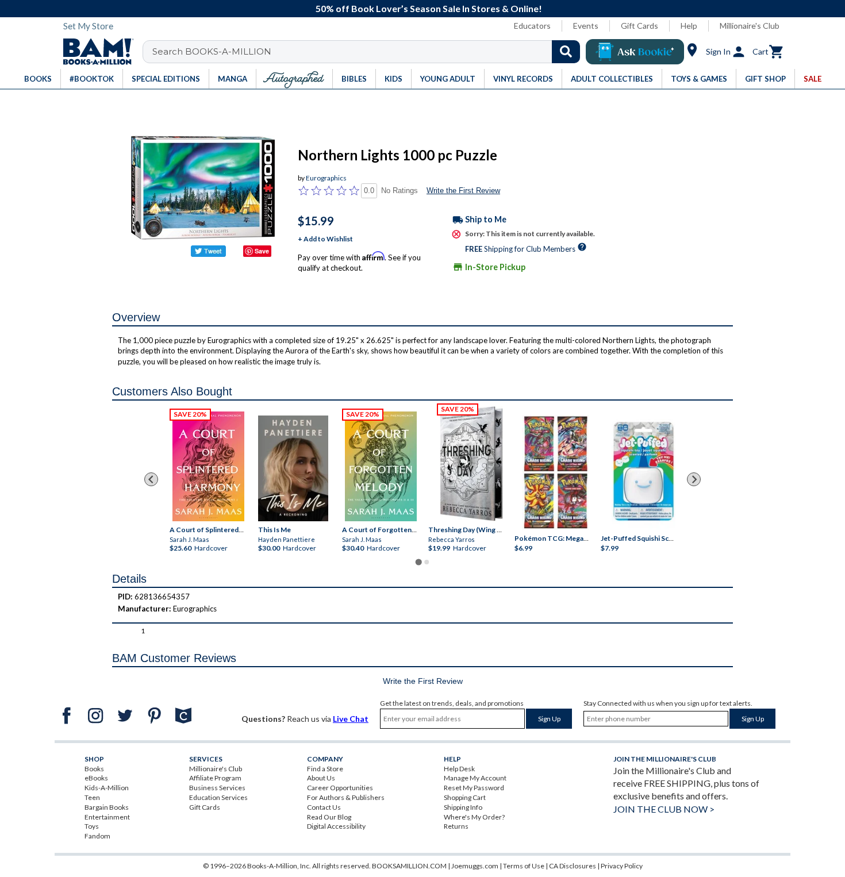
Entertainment (107, 817)
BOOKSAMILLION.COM (409, 865)
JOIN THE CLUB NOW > (664, 808)
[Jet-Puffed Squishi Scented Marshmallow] (643, 472)
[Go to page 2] (426, 562)
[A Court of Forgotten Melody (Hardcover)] (381, 466)
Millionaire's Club (749, 25)
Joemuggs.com (474, 865)
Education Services (218, 797)
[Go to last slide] (151, 479)
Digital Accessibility (336, 826)
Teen (92, 797)
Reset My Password (474, 787)
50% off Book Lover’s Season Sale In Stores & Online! (429, 8)
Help (689, 25)
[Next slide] (694, 479)
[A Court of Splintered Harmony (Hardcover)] (208, 466)
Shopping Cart (465, 797)
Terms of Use (523, 865)
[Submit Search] (566, 51)
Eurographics (326, 178)
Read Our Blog (329, 817)
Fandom (97, 836)
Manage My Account (475, 778)
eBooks (96, 778)
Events (585, 25)
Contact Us (324, 807)
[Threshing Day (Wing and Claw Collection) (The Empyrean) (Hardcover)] (471, 463)
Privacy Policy (622, 865)
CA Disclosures (572, 865)
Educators (532, 25)
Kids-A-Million (106, 787)
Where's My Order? (474, 817)
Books (94, 768)
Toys (91, 826)
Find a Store (325, 768)
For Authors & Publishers (346, 797)
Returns (456, 826)
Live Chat (350, 719)
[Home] (94, 52)
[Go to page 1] (418, 562)
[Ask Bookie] (635, 51)
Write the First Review (463, 190)
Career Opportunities (340, 787)
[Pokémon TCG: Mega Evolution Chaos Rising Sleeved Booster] (555, 472)
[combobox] (368, 52)
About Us (321, 778)
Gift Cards (639, 25)
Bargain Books (106, 807)
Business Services (217, 787)
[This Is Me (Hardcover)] (293, 468)
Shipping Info (463, 807)
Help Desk (459, 768)
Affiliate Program (215, 778)
